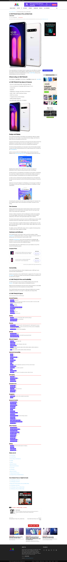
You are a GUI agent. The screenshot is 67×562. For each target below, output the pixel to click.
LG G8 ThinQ (12, 455)
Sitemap (50, 561)
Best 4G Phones (13, 471)
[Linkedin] (55, 17)
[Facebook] (46, 17)
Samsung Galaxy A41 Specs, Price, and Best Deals (16, 518)
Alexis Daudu (21, 17)
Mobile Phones (14, 11)
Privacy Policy (37, 561)
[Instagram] (46, 550)
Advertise (33, 561)
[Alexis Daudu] (12, 511)
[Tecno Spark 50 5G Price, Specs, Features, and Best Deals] (16, 531)
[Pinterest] (50, 17)
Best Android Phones (14, 465)
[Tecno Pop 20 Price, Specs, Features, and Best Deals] (50, 531)
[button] (57, 8)
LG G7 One (12, 467)
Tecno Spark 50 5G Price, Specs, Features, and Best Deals (16, 537)
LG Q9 (11, 462)
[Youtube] (56, 550)
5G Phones (14, 507)
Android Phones (19, 507)
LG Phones (12, 469)
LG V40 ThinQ (13, 457)
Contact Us (56, 561)
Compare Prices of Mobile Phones (17, 474)
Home (10, 11)
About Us (53, 561)
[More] (57, 17)
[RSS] (51, 550)
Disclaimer (46, 561)
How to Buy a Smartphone (15, 458)
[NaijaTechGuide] (16, 4)
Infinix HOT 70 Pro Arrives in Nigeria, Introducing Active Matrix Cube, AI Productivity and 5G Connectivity (33, 538)
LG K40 (11, 460)
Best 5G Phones (13, 464)
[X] (48, 17)
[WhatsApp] (53, 17)
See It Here (37, 253)
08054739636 (27, 556)
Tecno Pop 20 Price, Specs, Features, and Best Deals (48, 537)
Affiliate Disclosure (42, 561)
